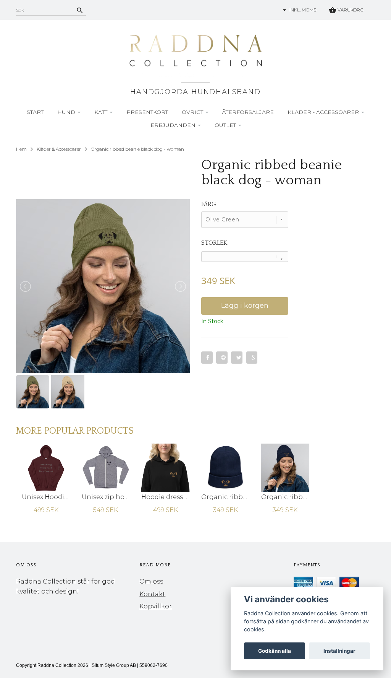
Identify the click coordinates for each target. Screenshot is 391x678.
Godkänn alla (274, 651)
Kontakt (152, 594)
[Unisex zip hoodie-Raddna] (106, 467)
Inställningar (339, 651)
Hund (67, 112)
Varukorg (350, 10)
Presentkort (147, 112)
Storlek (214, 242)
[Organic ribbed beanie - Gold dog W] (285, 467)
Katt (101, 112)
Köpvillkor (155, 606)
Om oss (151, 581)
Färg (208, 204)
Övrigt (193, 112)
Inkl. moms (302, 10)
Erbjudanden (173, 125)
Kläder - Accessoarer (324, 112)
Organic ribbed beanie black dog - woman (137, 149)
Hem (21, 149)
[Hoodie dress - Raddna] (165, 467)
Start (35, 112)
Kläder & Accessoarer (59, 149)
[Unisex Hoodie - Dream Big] (46, 467)
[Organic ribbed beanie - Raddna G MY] (225, 467)
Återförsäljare (248, 112)
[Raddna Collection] (195, 60)
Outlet (226, 125)
